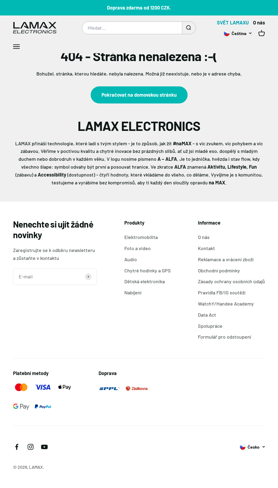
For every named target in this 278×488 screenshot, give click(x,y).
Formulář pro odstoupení (224, 337)
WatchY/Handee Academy (226, 304)
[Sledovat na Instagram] (30, 447)
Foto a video (137, 248)
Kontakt (206, 248)
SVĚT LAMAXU (233, 23)
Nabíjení (132, 292)
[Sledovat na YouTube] (44, 447)
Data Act (207, 315)
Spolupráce (210, 326)
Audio (130, 259)
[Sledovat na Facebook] (16, 447)
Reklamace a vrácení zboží (226, 259)
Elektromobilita (141, 237)
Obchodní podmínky (219, 270)
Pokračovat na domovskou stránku (139, 95)
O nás (259, 23)
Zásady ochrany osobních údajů (231, 281)
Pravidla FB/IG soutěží (221, 292)
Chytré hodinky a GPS (147, 270)
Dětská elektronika (144, 281)
